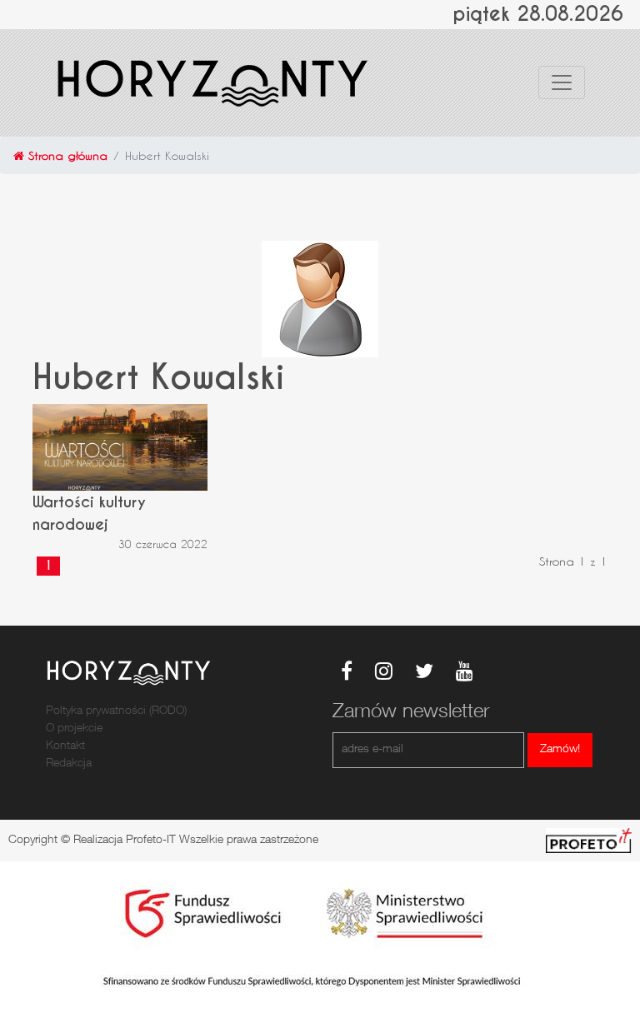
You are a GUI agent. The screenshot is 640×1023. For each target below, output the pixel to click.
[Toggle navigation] (561, 82)
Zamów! (560, 750)
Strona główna (66, 155)
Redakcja (69, 764)
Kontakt (65, 746)
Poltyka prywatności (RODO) (116, 711)
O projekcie (74, 729)
